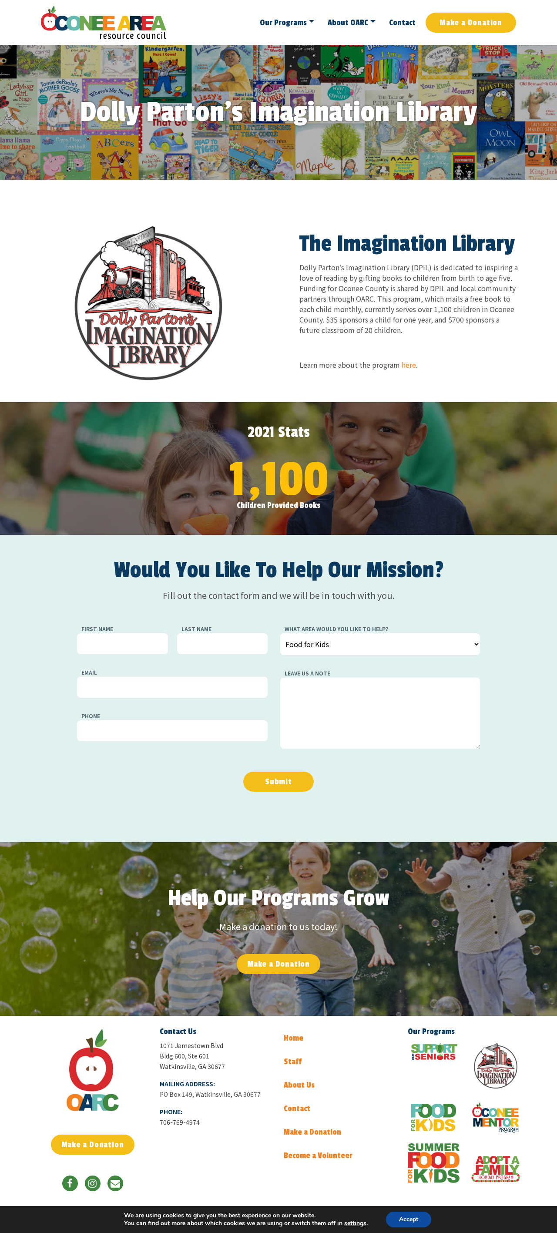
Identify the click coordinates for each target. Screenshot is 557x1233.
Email (89, 672)
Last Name (196, 628)
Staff (293, 1061)
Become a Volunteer (318, 1155)
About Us (299, 1085)
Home (293, 1038)
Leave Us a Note (307, 673)
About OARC (348, 22)
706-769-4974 (180, 1122)
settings (355, 1223)
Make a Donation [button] (278, 964)
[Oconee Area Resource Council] (92, 1070)
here (409, 364)
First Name (97, 628)
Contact (402, 22)
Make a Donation (471, 22)
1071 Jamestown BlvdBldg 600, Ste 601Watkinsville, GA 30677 (192, 1056)
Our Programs (283, 22)
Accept (408, 1219)
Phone (90, 715)
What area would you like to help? (336, 628)
